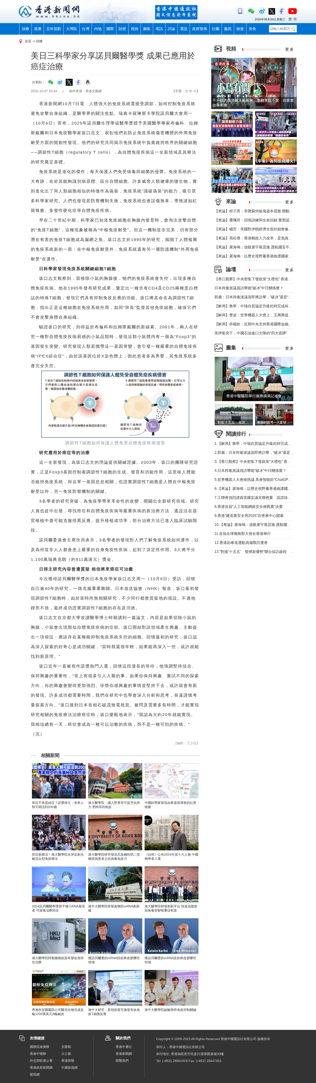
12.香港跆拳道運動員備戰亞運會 (241, 543)
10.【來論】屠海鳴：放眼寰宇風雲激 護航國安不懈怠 (258, 525)
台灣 (85, 29)
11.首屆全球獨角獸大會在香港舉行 (242, 534)
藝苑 (228, 29)
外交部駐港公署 (41, 1060)
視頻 (134, 29)
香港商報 (67, 1060)
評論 (171, 29)
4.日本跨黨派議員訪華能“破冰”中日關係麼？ (250, 471)
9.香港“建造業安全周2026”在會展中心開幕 (249, 516)
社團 (215, 29)
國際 (110, 29)
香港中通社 (124, 1047)
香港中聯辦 (38, 1054)
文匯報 (66, 1047)
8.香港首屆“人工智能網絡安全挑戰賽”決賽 (248, 507)
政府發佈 (199, 29)
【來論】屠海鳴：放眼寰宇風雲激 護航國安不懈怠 (255, 247)
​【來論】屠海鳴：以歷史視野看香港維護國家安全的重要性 (262, 256)
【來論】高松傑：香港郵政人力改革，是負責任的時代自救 (262, 238)
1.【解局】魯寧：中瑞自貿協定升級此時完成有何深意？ (260, 443)
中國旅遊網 (69, 1067)
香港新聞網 (124, 1054)
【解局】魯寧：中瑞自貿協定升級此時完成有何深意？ (258, 306)
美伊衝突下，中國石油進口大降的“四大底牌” (250, 333)
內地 (98, 29)
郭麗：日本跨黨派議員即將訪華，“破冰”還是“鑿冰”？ (257, 297)
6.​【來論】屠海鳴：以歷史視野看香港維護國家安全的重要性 (264, 489)
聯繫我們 (122, 1060)
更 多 (289, 49)
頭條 (25, 29)
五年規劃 (53, 29)
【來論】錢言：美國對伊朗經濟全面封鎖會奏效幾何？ (258, 229)
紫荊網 (35, 1074)
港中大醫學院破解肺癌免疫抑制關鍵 (170, 1010)
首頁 (28, 41)
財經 (122, 29)
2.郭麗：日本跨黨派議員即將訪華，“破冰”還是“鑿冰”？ (259, 453)
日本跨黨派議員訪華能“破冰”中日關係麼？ (248, 288)
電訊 (159, 29)
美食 (252, 29)
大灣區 (71, 29)
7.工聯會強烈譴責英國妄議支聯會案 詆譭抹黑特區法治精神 (264, 498)
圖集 (147, 29)
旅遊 (240, 29)
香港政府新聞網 (41, 1067)
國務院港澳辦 (39, 1047)
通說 (183, 29)
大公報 (66, 1054)
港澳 (37, 29)
